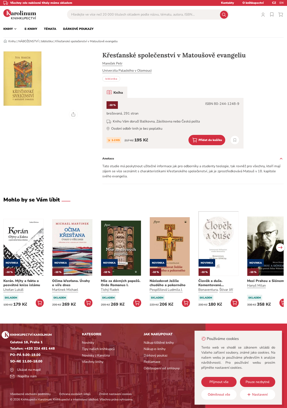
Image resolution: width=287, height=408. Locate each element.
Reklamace (152, 361)
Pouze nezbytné (258, 382)
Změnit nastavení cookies (115, 394)
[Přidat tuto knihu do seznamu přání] (234, 140)
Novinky (88, 342)
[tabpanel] (173, 123)
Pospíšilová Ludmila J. (166, 289)
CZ (274, 3)
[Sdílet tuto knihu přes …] (73, 114)
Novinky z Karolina (96, 355)
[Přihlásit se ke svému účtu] (263, 14)
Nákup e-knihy (155, 349)
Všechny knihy (92, 361)
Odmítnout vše (219, 394)
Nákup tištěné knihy (159, 342)
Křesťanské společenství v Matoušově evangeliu (86, 41)
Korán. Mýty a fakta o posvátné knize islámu (21, 283)
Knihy (12, 41)
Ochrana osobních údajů (75, 394)
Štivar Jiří (226, 289)
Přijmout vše (219, 382)
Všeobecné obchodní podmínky (30, 394)
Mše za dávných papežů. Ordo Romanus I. (120, 283)
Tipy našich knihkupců (98, 349)
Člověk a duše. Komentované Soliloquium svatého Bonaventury (215, 283)
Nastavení (260, 394)
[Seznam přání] (272, 14)
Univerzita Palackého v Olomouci (127, 70)
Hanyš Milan (256, 285)
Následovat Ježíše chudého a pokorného (168, 283)
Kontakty (227, 3)
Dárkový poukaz (155, 355)
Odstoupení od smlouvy (162, 368)
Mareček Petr (112, 63)
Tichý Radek (110, 289)
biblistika (47, 41)
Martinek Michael (65, 289)
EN (281, 3)
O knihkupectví (253, 3)
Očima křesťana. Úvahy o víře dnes (71, 283)
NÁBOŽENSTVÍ (28, 41)
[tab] (114, 92)
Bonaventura (208, 289)
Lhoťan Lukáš (13, 289)
